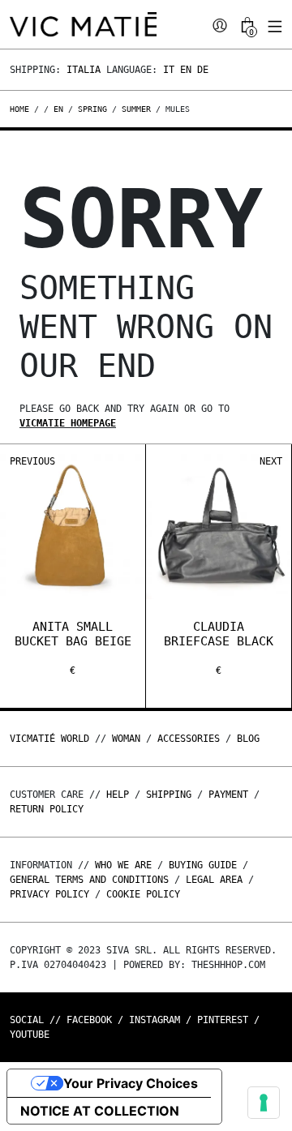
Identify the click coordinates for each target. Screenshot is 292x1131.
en (58, 109)
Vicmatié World (49, 738)
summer (136, 109)
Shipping (168, 794)
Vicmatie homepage (67, 423)
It (168, 69)
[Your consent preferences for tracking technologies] (263, 1102)
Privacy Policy (49, 894)
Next (271, 461)
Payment (228, 794)
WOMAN (126, 738)
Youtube (29, 1034)
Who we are (123, 865)
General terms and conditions (89, 879)
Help (117, 794)
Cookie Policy (143, 894)
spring (92, 109)
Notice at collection (99, 1111)
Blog (248, 738)
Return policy (47, 809)
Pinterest (222, 1020)
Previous (32, 461)
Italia (84, 69)
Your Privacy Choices (130, 1083)
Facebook (89, 1020)
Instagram (154, 1020)
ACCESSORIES (188, 738)
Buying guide (203, 865)
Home (22, 109)
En (185, 69)
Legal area (214, 879)
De (202, 69)
